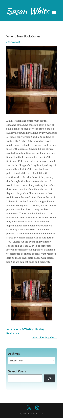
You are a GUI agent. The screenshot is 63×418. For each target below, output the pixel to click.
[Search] (49, 378)
